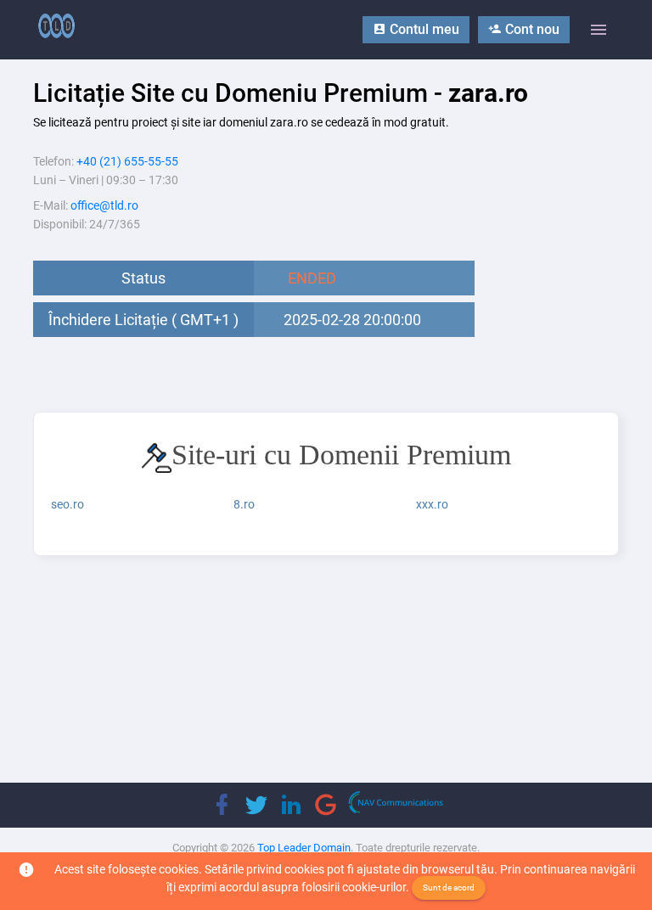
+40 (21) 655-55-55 (127, 161)
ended (312, 278)
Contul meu (422, 29)
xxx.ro (432, 504)
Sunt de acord (449, 887)
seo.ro (67, 504)
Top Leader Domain (304, 847)
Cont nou (530, 29)
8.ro (244, 504)
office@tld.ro (104, 205)
